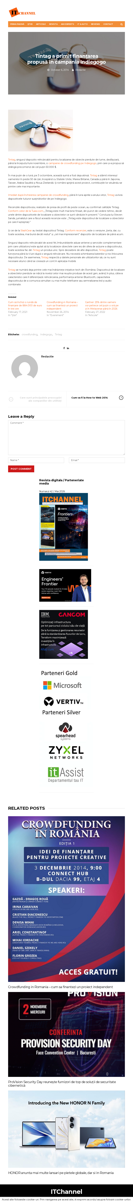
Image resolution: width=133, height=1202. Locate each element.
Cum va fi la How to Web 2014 (89, 397)
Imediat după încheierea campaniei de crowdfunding (38, 195)
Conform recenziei (75, 230)
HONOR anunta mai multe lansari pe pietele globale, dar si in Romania (61, 1173)
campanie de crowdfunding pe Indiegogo (72, 163)
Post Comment (21, 468)
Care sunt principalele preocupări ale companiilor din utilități (40, 399)
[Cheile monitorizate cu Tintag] (42, 130)
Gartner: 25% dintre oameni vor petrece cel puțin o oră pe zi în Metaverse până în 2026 (102, 305)
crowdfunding (29, 334)
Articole (41, 24)
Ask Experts (67, 24)
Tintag (11, 159)
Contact (108, 24)
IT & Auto (82, 24)
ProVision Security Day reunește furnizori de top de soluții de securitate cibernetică (62, 1083)
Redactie (80, 69)
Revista (53, 24)
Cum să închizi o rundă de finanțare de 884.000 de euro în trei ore (25, 305)
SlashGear (26, 230)
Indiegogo (46, 334)
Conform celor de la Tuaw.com (25, 211)
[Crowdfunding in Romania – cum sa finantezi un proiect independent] (66, 899)
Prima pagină (17, 24)
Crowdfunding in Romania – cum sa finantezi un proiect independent (62, 305)
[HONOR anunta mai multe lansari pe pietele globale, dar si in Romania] (66, 1129)
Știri (30, 24)
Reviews (95, 24)
